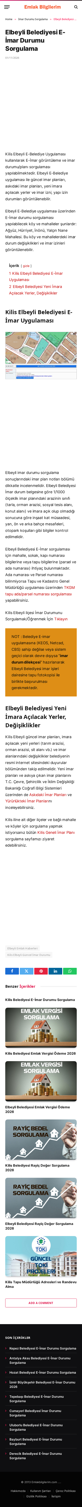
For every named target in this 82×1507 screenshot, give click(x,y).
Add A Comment (41, 1303)
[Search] (75, 7)
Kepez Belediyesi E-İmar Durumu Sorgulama (42, 1348)
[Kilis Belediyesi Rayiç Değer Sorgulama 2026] (41, 1139)
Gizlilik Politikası (36, 1496)
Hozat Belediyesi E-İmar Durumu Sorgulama (42, 1372)
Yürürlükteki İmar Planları (27, 801)
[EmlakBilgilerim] (43, 7)
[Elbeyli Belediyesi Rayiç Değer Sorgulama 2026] (41, 1198)
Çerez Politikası (66, 1491)
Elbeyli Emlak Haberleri (22, 948)
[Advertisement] (41, 108)
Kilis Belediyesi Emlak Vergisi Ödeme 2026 (40, 1053)
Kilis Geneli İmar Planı (56, 832)
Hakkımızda (18, 1491)
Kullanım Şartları (40, 1491)
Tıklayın (61, 619)
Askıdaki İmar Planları (47, 795)
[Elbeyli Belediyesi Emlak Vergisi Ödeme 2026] (41, 1081)
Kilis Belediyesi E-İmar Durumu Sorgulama (40, 1000)
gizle (26, 266)
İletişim (56, 1496)
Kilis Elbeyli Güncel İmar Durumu (28, 955)
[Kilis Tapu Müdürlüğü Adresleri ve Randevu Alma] (41, 1256)
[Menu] (7, 7)
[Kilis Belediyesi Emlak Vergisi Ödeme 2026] (41, 1028)
